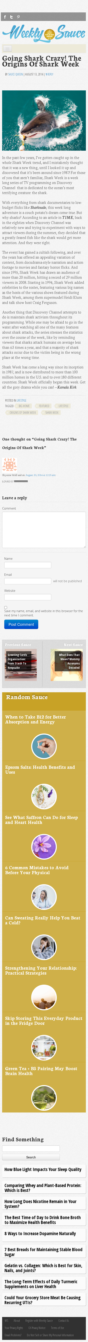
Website (9, 591)
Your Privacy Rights (14, 1328)
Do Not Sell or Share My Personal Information (50, 1335)
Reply (49, 74)
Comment (9, 508)
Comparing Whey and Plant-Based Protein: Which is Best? (42, 1187)
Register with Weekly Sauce (39, 1320)
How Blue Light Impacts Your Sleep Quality (42, 1169)
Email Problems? (13, 1335)
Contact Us (63, 1320)
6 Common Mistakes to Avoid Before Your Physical (37, 869)
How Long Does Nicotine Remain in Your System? (40, 1203)
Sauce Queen (15, 74)
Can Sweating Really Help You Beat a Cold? (42, 920)
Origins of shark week (23, 413)
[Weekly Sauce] (44, 33)
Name (8, 559)
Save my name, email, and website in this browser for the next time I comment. (43, 613)
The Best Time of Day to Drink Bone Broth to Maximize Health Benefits (42, 1219)
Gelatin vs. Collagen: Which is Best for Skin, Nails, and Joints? (43, 1267)
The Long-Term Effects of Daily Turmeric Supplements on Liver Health (40, 1283)
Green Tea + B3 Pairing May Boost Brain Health (41, 1070)
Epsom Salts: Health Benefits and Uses (40, 769)
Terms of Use (57, 1328)
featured (44, 406)
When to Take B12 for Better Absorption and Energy (35, 719)
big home (24, 406)
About (17, 1320)
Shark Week (52, 413)
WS (6, 1320)
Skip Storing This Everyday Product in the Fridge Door (43, 1020)
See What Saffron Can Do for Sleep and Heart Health (41, 819)
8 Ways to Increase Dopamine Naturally (40, 1233)
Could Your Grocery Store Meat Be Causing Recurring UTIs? (42, 1299)
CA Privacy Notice (36, 1328)
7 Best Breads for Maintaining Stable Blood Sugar (43, 1251)
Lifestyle (21, 400)
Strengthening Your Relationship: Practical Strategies (41, 970)
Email (8, 575)
